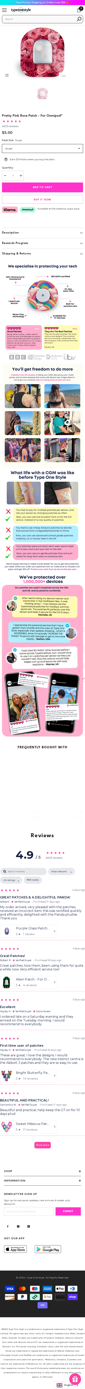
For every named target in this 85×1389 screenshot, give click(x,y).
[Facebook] (7, 1226)
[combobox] (39, 19)
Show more (42, 1145)
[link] (42, 311)
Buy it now (42, 199)
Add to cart (42, 187)
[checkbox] (33, 880)
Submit (68, 1211)
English (68, 1385)
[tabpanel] (42, 1010)
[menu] (4, 10)
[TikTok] (28, 1226)
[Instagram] (18, 1226)
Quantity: (8, 167)
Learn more (73, 209)
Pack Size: (12, 140)
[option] (42, 52)
